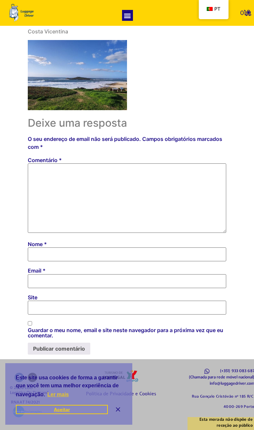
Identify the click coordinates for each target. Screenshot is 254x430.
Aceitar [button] (62, 409)
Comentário (45, 160)
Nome (37, 244)
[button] (127, 15)
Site (32, 297)
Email (37, 270)
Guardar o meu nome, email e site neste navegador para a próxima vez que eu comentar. (125, 332)
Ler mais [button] (58, 394)
